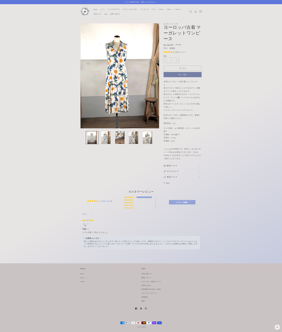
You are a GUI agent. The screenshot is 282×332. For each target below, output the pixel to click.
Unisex (82, 281)
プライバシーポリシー (149, 293)
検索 (143, 301)
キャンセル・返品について (151, 281)
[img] (87, 220)
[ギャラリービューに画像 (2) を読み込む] (106, 137)
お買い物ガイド (147, 274)
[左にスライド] (82, 137)
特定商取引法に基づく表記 (151, 289)
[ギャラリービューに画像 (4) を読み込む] (133, 137)
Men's (82, 274)
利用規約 (144, 297)
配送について (146, 278)
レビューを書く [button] (182, 202)
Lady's (82, 278)
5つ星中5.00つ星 (105, 201)
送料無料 (172, 48)
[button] (161, 9)
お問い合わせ (146, 285)
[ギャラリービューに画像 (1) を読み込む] (92, 137)
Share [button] (168, 183)
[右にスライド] (156, 137)
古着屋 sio (143, 327)
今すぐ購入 (182, 75)
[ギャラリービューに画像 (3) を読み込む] (119, 137)
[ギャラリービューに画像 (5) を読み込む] (147, 137)
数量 (165, 56)
